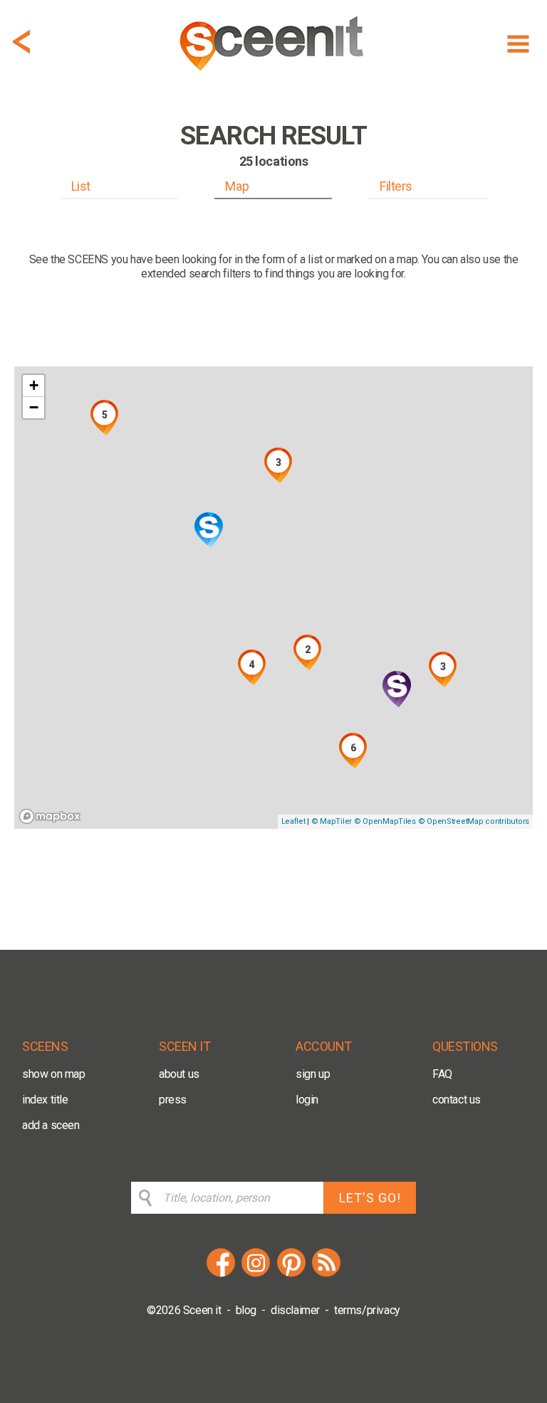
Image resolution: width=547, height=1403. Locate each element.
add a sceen (51, 1125)
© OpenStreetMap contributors (473, 821)
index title (45, 1099)
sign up (313, 1074)
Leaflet (293, 821)
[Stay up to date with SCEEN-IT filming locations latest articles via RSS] (326, 1274)
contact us (456, 1099)
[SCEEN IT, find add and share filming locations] (273, 76)
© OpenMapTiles (385, 821)
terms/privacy (367, 1310)
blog (246, 1310)
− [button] (33, 407)
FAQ (442, 1074)
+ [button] (33, 385)
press (173, 1099)
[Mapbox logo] (50, 816)
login (307, 1099)
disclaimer (295, 1310)
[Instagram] (255, 1274)
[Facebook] (220, 1274)
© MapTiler (331, 821)
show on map (53, 1074)
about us (179, 1074)
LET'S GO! (370, 1197)
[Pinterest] (291, 1274)
